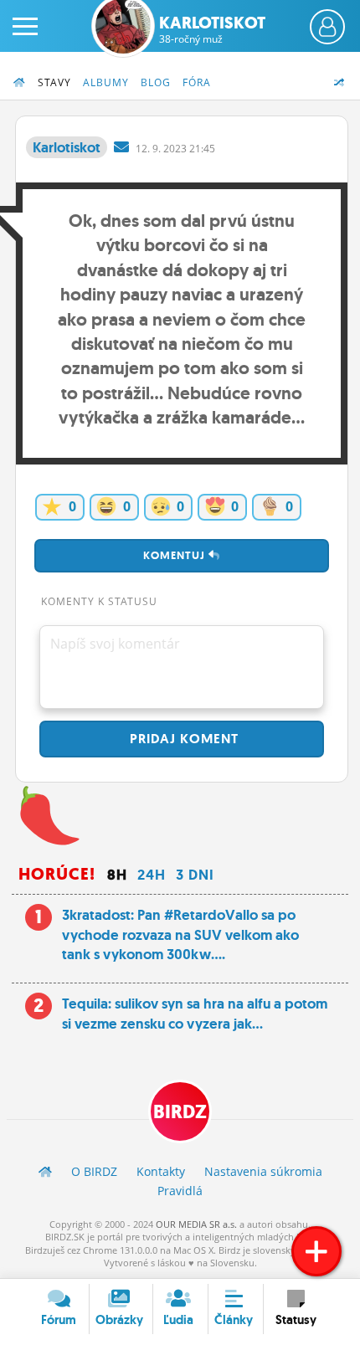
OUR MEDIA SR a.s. (196, 1224)
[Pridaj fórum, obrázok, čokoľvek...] (316, 1251)
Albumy (106, 82)
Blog (156, 82)
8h (117, 874)
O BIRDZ (94, 1171)
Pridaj (182, 738)
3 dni (195, 874)
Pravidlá (180, 1191)
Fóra (197, 82)
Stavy (54, 82)
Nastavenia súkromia (263, 1171)
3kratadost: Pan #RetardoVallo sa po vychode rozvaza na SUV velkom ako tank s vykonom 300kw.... (180, 935)
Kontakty (160, 1171)
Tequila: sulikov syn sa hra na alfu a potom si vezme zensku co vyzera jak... (194, 1013)
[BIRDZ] (45, 1171)
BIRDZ (180, 1112)
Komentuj (175, 555)
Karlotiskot (212, 29)
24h (151, 874)
